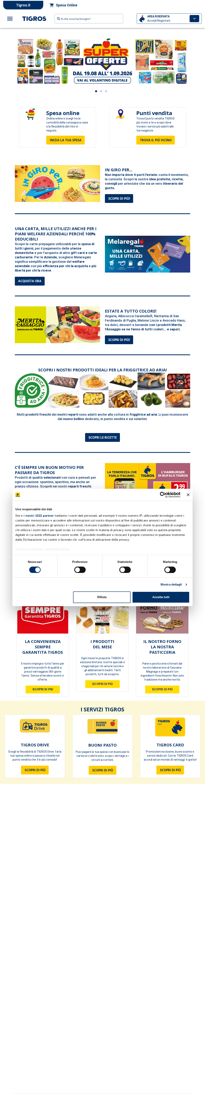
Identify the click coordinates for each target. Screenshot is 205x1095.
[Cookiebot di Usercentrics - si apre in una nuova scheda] (162, 495)
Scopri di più (35, 771)
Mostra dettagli (171, 584)
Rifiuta (102, 597)
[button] (169, 18)
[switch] (80, 570)
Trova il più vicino (156, 140)
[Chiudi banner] (188, 494)
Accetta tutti (160, 597)
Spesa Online (66, 5)
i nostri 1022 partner (39, 515)
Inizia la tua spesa (65, 140)
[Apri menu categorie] (10, 18)
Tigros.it (23, 5)
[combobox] (88, 18)
